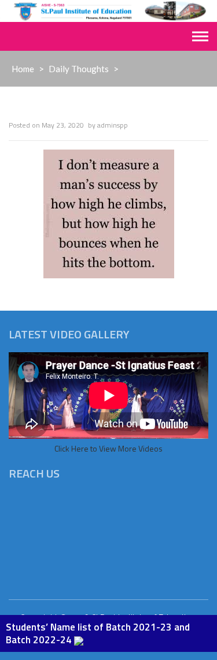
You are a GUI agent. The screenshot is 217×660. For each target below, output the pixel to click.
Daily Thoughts (79, 69)
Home (23, 69)
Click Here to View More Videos (108, 448)
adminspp (112, 125)
